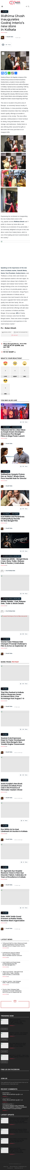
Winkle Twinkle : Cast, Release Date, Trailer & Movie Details (13, 602)
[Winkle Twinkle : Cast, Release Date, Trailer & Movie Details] (15, 583)
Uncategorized (16, 427)
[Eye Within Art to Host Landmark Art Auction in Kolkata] (15, 810)
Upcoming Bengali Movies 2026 (11, 556)
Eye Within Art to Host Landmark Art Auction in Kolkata (14, 830)
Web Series (15, 513)
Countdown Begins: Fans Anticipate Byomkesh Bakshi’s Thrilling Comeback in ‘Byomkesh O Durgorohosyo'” (14, 1107)
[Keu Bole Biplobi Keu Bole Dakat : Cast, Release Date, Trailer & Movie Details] (4, 1045)
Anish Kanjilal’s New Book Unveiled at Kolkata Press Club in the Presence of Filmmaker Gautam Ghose (11, 787)
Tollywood (6, 427)
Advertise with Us (18, 1168)
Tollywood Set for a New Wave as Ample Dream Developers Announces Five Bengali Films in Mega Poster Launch (13, 433)
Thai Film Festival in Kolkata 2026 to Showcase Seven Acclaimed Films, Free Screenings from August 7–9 (12, 695)
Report (16, 335)
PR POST (15, 662)
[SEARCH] (28, 6)
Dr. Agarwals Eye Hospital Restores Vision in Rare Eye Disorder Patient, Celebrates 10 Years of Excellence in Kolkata (13, 874)
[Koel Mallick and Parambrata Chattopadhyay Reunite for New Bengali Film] (15, 498)
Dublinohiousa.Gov (7, 1104)
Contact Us (10, 1168)
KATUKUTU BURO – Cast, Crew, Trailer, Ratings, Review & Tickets (19, 1055)
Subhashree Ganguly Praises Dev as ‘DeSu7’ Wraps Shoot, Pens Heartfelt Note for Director (13, 476)
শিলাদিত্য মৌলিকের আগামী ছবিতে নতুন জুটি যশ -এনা (12, 1094)
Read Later (7, 332)
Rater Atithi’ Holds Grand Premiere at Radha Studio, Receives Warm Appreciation (12, 918)
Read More (4, 1039)
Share (3, 53)
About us (5, 1166)
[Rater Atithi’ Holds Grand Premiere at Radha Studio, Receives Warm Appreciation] (15, 897)
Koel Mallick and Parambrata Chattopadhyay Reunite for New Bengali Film (12, 519)
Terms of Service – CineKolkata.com (18, 1166)
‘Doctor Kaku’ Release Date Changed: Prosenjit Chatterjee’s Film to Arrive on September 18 (14, 644)
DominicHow (5, 1092)
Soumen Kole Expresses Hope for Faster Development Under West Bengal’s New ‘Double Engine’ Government (13, 741)
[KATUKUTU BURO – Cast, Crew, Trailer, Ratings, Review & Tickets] (4, 1057)
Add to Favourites (21, 332)
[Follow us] (26, 6)
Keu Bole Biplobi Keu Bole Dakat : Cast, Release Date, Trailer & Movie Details (18, 1045)
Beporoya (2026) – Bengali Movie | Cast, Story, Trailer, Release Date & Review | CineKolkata (14, 561)
